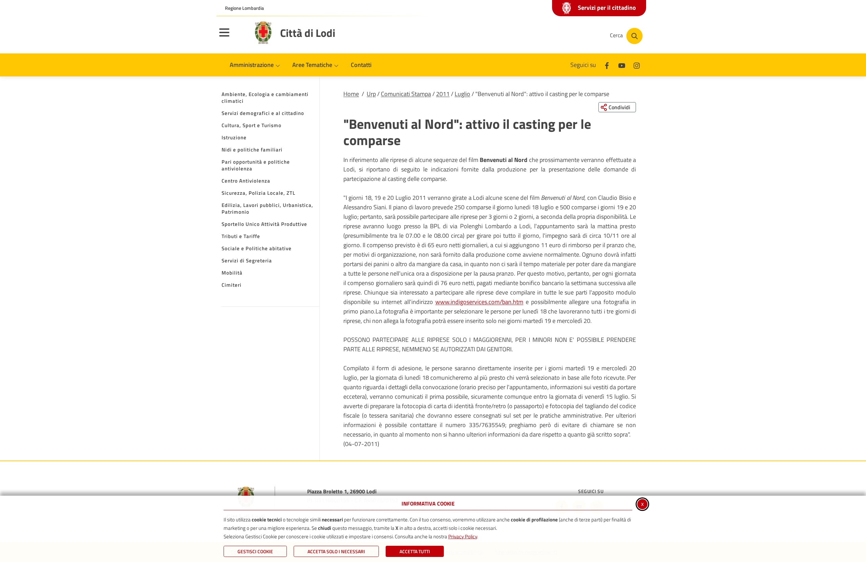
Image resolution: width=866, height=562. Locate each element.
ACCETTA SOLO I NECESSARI (336, 551)
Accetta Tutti (415, 551)
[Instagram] (637, 64)
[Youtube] (622, 64)
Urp (371, 93)
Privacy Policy (462, 536)
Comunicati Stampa (406, 93)
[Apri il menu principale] (232, 36)
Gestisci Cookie (255, 551)
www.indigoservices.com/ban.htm (479, 301)
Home (351, 93)
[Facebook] (607, 64)
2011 (443, 93)
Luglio (462, 93)
